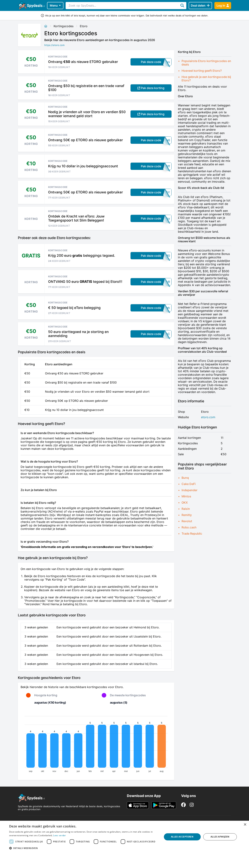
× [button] (245, 824)
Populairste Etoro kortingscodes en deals (206, 62)
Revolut (187, 521)
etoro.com (208, 417)
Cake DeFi (189, 484)
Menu (54, 5)
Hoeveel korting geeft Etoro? (202, 70)
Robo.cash (189, 527)
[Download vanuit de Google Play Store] (163, 805)
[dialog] (124, 837)
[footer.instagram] (191, 804)
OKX (185, 502)
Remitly (187, 515)
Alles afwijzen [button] (220, 836)
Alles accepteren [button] (182, 836)
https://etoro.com (54, 45)
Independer (189, 490)
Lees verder (59, 835)
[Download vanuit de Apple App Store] (138, 805)
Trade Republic (192, 533)
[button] (83, 848)
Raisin (186, 509)
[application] (96, 743)
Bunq (185, 478)
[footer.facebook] (183, 804)
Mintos (186, 496)
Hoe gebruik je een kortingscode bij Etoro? (206, 78)
